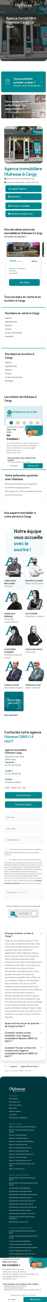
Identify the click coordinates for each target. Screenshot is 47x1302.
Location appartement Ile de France (21, 1257)
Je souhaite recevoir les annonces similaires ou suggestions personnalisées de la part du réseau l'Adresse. (23, 852)
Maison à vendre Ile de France (19, 1151)
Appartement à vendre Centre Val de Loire (23, 1207)
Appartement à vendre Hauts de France (22, 1201)
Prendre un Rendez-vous (22, 213)
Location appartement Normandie (20, 1244)
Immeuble (9, 336)
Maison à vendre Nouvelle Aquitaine (21, 1141)
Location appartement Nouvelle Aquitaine (23, 1247)
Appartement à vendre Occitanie (20, 1210)
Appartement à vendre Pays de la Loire (22, 1214)
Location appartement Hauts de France (22, 1254)
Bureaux (8, 325)
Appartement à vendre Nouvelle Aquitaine (23, 1194)
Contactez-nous (14, 1102)
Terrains (8, 329)
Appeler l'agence (18, 188)
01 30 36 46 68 (13, 765)
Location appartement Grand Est (20, 1251)
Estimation (15, 196)
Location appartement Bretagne (19, 1241)
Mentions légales (15, 1111)
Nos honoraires (23, 795)
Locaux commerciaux (13, 333)
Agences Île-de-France (29, 1066)
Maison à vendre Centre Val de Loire (21, 1154)
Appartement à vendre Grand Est (20, 1198)
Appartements (11, 322)
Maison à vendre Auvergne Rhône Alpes (22, 1127)
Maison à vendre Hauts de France (20, 1148)
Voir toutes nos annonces (14, 236)
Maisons (8, 318)
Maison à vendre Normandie (18, 1138)
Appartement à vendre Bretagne (19, 1188)
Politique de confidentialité (18, 1118)
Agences (13, 1066)
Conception (13, 1115)
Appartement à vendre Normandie (20, 1191)
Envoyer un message (20, 206)
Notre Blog (13, 1108)
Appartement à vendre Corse (18, 1222)
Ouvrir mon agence (15, 1105)
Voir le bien (24, 282)
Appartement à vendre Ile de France (21, 1204)
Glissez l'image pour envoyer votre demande (23, 906)
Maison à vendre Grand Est (18, 1145)
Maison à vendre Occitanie (18, 1157)
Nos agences (13, 1099)
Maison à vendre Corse (16, 1169)
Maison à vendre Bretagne (18, 1135)
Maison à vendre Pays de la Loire (20, 1160)
